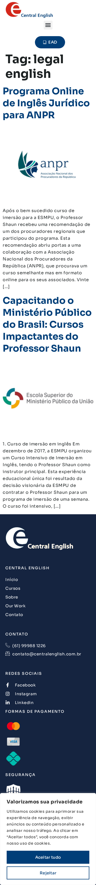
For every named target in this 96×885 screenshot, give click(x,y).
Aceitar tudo (48, 857)
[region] (48, 839)
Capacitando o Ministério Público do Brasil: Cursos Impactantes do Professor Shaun (47, 324)
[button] (48, 25)
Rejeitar (48, 872)
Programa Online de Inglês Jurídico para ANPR (46, 103)
